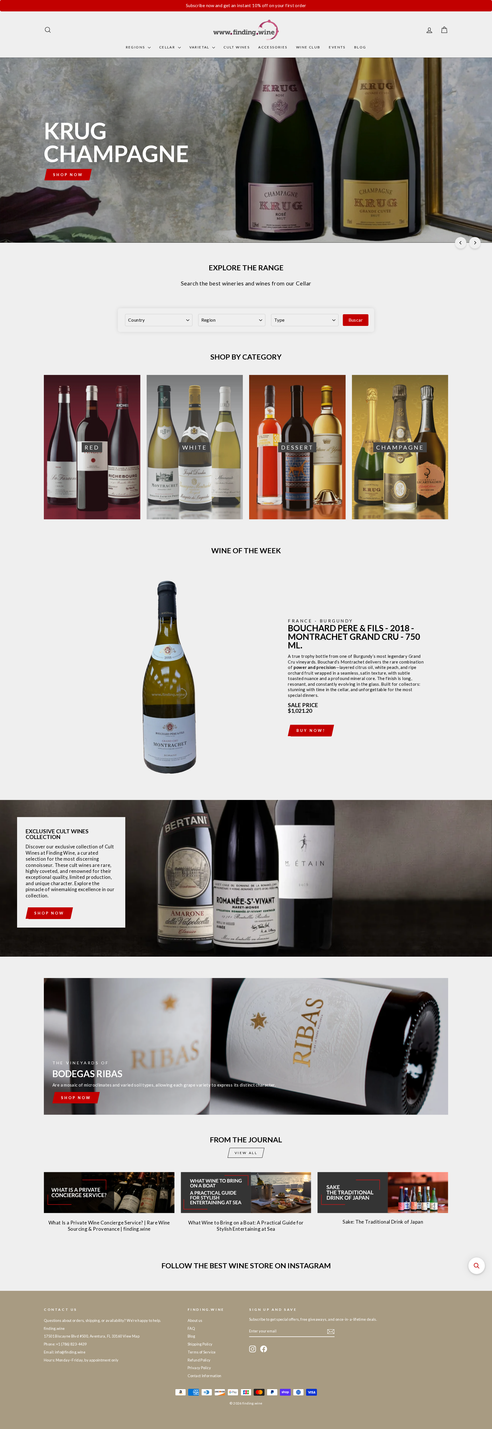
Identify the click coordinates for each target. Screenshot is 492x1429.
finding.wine (54, 1328)
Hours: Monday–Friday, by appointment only (81, 1360)
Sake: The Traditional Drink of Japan (383, 1222)
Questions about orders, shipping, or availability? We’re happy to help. (102, 1320)
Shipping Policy (200, 1344)
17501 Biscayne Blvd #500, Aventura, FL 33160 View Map (92, 1336)
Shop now (49, 913)
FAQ (191, 1328)
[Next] (475, 242)
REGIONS (136, 47)
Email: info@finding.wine (64, 1352)
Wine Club (308, 47)
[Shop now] (246, 1046)
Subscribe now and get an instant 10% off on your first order (246, 5)
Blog (360, 47)
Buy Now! (310, 730)
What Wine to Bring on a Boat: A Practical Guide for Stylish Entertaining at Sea (246, 1226)
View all (246, 1153)
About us (195, 1320)
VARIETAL (200, 47)
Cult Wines (237, 47)
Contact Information (205, 1375)
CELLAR (168, 47)
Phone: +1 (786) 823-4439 (65, 1344)
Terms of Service (202, 1352)
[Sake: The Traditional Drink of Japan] (382, 1192)
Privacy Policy (199, 1367)
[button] (476, 1265)
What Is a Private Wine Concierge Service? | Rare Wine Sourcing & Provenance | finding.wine (109, 1226)
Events (337, 47)
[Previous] (460, 242)
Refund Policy (199, 1360)
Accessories (272, 47)
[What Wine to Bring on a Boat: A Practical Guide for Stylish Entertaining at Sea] (246, 1192)
